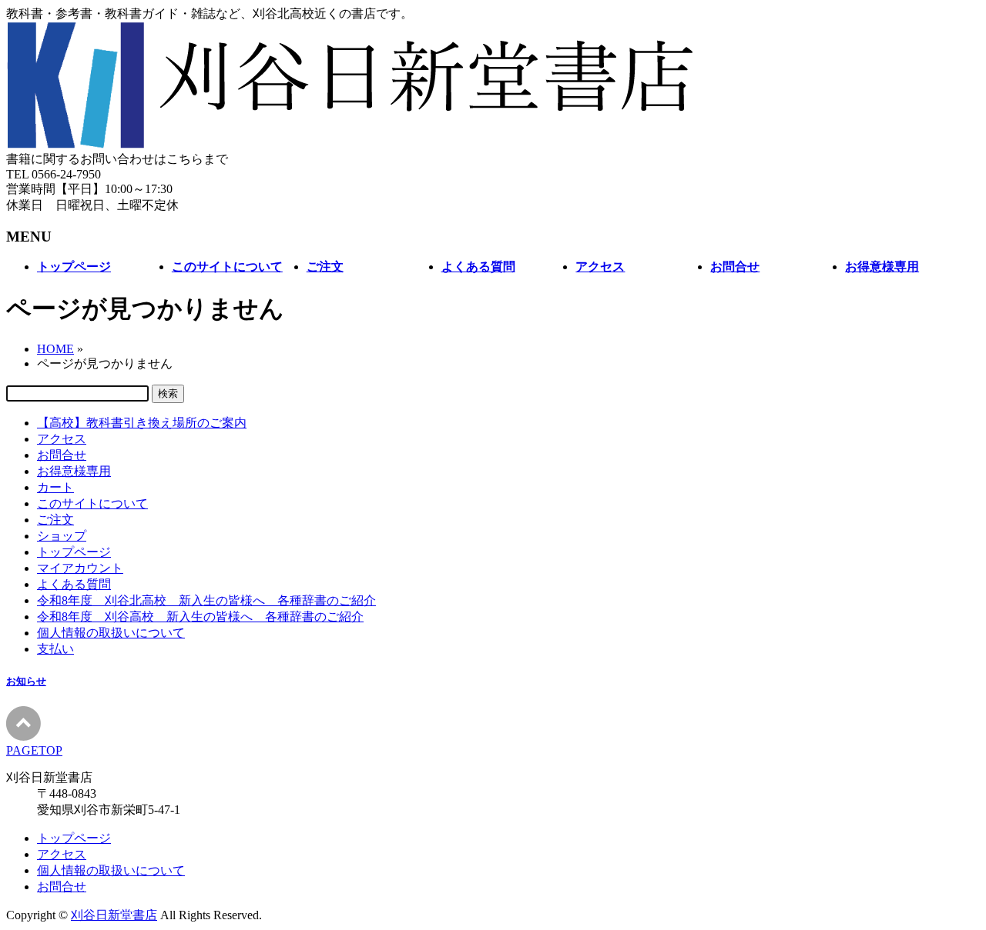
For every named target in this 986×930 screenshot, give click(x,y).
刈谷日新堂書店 (114, 915)
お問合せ (61, 455)
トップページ (74, 551)
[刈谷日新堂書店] (351, 144)
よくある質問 (74, 584)
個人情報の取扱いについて (111, 632)
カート (55, 487)
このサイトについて (92, 503)
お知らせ (26, 681)
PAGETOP (34, 750)
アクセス (61, 438)
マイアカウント (80, 568)
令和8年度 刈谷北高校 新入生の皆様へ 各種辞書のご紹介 (206, 600)
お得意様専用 (74, 471)
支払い (55, 648)
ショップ (61, 535)
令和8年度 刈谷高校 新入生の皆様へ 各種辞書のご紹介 (200, 616)
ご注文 (55, 519)
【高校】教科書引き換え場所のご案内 (141, 422)
